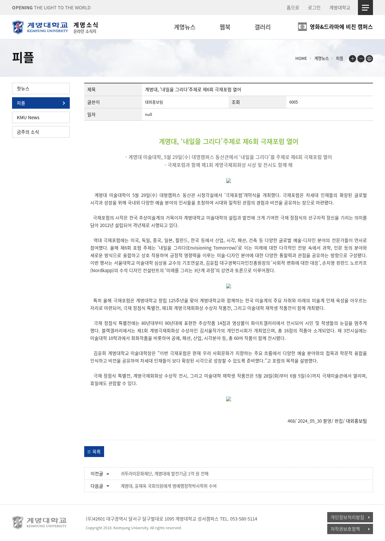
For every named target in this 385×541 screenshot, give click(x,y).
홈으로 (293, 7)
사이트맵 (365, 7)
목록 (96, 451)
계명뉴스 (185, 27)
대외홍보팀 (356, 421)
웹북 (225, 27)
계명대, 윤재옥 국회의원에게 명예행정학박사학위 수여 (169, 486)
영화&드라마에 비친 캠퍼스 (341, 27)
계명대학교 (339, 7)
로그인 (314, 7)
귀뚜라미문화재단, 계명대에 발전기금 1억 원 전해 (164, 473)
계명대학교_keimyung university (40, 522)
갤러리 (262, 27)
